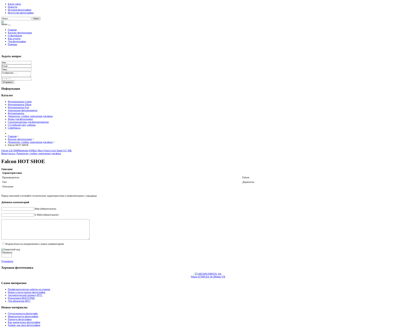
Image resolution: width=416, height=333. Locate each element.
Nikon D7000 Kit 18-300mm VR (208, 276)
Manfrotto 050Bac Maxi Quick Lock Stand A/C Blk (45, 150)
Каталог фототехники (20, 32)
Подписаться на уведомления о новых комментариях (34, 244)
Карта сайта (14, 4)
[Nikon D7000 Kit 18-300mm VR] (208, 273)
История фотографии (19, 9)
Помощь (12, 44)
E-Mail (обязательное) (46, 214)
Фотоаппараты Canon (20, 101)
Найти (36, 18)
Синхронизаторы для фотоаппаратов (28, 122)
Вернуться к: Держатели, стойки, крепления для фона (31, 153)
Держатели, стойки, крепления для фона (30, 116)
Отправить (7, 261)
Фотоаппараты (16, 113)
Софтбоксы (14, 127)
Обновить (6, 252)
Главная (12, 29)
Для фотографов (17, 41)
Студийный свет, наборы (22, 125)
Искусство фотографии (21, 12)
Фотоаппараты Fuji (18, 107)
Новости (12, 7)
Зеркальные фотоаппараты (22, 110)
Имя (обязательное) (45, 208)
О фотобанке (15, 35)
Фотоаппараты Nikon (19, 104)
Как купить (14, 38)
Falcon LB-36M (9, 150)
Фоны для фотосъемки (20, 119)
